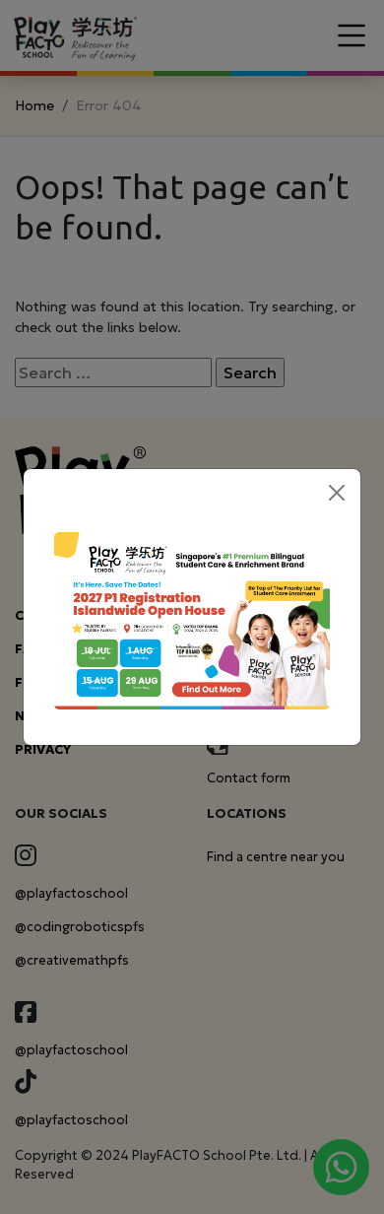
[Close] (336, 492)
